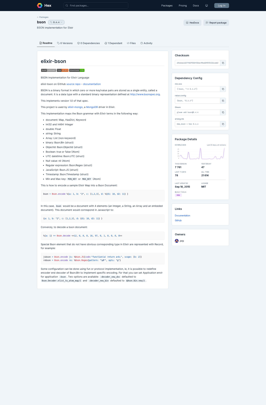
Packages (167, 5)
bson (41, 22)
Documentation (182, 215)
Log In (221, 5)
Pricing (183, 5)
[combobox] (96, 5)
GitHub (178, 220)
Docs (196, 5)
